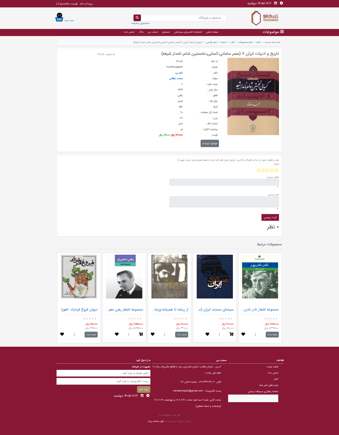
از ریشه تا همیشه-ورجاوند (168, 309)
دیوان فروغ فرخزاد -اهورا (79, 309)
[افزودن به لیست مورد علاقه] (62, 335)
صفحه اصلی (212, 32)
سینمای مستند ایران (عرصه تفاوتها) (207, 309)
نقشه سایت (272, 367)
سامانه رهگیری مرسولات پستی (263, 391)
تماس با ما (129, 32)
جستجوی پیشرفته (140, 23)
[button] (141, 335)
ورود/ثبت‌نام (86, 4)
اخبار (276, 379)
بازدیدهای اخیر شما (268, 385)
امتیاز (276, 164)
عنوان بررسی (273, 177)
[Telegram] (281, 3)
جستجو (166, 32)
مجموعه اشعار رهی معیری (123, 309)
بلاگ (141, 32)
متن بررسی (273, 194)
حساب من (153, 32)
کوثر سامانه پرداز (156, 421)
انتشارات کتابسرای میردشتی (188, 32)
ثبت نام (143, 389)
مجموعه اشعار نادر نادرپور (260, 309)
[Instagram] (275, 3)
